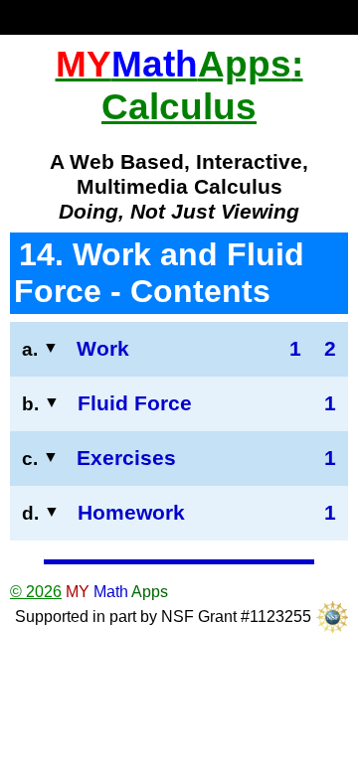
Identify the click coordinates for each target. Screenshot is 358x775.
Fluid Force (135, 403)
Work (103, 349)
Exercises (126, 458)
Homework (131, 513)
